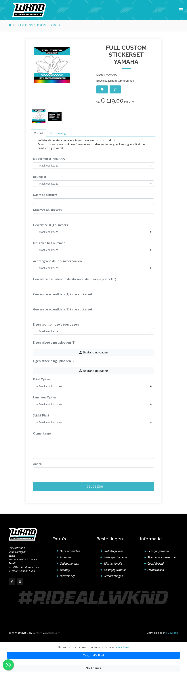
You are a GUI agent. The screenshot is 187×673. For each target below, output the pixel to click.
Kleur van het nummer (49, 243)
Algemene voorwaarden (162, 557)
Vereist (38, 133)
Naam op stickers (45, 195)
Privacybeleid (155, 570)
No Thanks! (94, 668)
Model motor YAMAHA (49, 159)
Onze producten (70, 551)
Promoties (66, 557)
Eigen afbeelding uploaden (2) (54, 361)
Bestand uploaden (95, 352)
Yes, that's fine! (93, 655)
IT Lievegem (171, 632)
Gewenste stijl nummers (50, 225)
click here (122, 647)
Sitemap (65, 570)
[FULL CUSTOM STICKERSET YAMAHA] (52, 65)
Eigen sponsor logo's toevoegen (56, 324)
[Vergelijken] (115, 89)
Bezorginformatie (115, 570)
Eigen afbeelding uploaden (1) (54, 343)
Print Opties (42, 379)
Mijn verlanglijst (113, 564)
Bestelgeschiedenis (115, 557)
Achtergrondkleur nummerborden (57, 261)
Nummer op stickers (47, 210)
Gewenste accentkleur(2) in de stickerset (62, 309)
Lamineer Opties (45, 397)
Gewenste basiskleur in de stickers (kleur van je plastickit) (74, 279)
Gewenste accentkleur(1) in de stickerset (62, 294)
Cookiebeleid (155, 564)
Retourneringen (113, 576)
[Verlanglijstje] (102, 89)
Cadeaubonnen (69, 564)
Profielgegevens (113, 551)
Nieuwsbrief (67, 576)
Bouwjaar (39, 177)
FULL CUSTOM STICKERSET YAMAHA (37, 25)
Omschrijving (57, 133)
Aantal (37, 464)
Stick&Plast (41, 415)
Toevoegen (93, 486)
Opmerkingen (43, 433)
